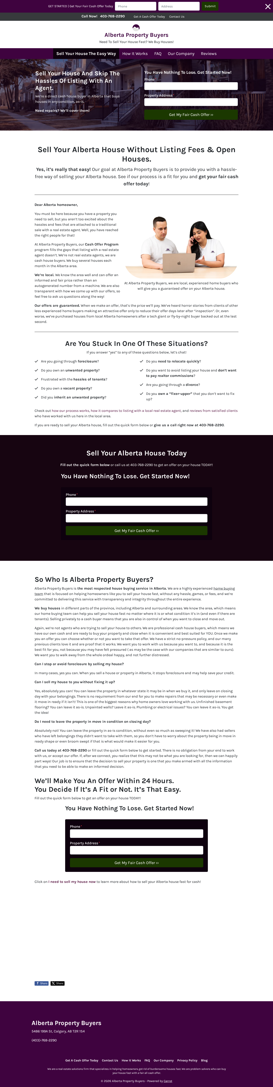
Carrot (168, 1081)
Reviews (209, 53)
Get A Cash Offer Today (149, 16)
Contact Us (176, 16)
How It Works (135, 53)
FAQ (157, 53)
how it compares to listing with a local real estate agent (136, 410)
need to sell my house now (72, 881)
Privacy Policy (187, 1060)
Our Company (181, 53)
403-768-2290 (112, 16)
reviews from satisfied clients (214, 410)
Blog (204, 1060)
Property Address (159, 95)
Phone (150, 79)
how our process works (70, 410)
